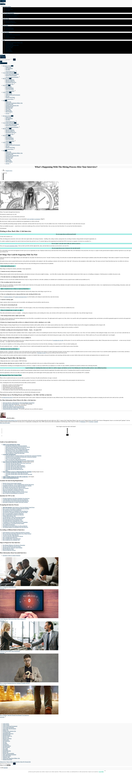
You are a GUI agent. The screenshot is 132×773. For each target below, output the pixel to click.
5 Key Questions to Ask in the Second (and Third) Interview (16, 500)
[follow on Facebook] (9, 765)
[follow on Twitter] (7, 765)
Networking (5, 25)
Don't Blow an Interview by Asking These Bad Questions (15, 502)
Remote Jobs (8, 41)
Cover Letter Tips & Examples (12, 14)
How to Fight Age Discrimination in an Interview (13, 493)
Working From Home (10, 37)
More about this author (5, 423)
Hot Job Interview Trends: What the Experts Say (16, 448)
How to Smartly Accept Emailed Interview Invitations (17, 452)
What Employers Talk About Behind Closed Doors (19, 507)
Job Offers (8, 10)
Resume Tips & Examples (11, 15)
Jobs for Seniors (9, 51)
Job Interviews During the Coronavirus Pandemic (16, 445)
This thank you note (41, 352)
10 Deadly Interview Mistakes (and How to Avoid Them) (15, 491)
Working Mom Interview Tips (9, 516)
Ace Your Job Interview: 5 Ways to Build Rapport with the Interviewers (18, 484)
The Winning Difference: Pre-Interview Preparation (14, 545)
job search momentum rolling (11, 245)
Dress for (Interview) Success (9, 550)
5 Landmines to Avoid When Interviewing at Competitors (15, 522)
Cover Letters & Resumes (8, 13)
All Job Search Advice (11, 12)
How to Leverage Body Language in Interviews (13, 489)
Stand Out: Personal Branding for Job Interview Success (18, 447)
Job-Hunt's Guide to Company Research (11, 555)
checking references (8, 296)
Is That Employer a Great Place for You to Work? (13, 523)
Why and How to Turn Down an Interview (12, 509)
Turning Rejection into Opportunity (10, 409)
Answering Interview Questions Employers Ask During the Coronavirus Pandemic (23, 455)
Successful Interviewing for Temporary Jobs (12, 519)
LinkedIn (96, 421)
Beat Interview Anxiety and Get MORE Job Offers (17, 450)
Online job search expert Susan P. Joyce (8, 420)
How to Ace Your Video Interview (13, 458)
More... (7, 470)
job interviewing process (7, 397)
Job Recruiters (9, 26)
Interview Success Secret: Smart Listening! (12, 483)
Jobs (4, 40)
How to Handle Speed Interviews (10, 537)
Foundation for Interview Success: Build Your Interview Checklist (17, 485)
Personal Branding (10, 28)
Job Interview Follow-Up (8, 405)
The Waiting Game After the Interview (11, 404)
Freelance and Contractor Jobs (12, 45)
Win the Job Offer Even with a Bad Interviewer (13, 518)
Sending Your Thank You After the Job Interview (13, 406)
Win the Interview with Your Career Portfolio (12, 547)
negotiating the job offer (58, 340)
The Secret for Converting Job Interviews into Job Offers (15, 512)
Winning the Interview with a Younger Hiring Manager (17, 449)
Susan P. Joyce (9, 170)
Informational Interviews (11, 22)
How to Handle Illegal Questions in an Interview (13, 514)
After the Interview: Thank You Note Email (15, 453)
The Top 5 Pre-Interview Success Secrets (12, 546)
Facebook (91, 421)
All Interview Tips (10, 24)
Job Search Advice (7, 6)
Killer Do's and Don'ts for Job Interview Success (13, 490)
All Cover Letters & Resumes (12, 17)
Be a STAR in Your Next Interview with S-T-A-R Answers (15, 488)
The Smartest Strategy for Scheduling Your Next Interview (15, 511)
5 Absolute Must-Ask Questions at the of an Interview (15, 499)
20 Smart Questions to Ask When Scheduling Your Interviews (16, 498)
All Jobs (7, 53)
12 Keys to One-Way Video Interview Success (16, 459)
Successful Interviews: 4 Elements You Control (13, 521)
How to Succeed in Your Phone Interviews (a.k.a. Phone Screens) (20, 460)
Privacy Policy (10, 761)
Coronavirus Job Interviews (9, 454)
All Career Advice (10, 39)
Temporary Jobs (9, 47)
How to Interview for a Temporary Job (11, 540)
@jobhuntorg (83, 421)
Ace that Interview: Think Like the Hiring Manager (14, 517)
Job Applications (9, 9)
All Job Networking (10, 31)
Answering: (18, 463)
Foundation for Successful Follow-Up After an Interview (15, 526)
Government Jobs (9, 43)
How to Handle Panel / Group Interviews (12, 538)
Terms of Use (3, 761)
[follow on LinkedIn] (8, 765)
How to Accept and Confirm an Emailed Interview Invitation (16, 508)
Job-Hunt (2, 2)
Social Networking (10, 29)
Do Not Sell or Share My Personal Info (22, 761)
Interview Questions (10, 20)
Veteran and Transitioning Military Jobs (14, 42)
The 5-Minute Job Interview (9, 524)
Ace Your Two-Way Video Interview (11, 535)
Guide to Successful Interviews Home (11, 444)
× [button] (105, 771)
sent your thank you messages (33, 219)
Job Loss (7, 35)
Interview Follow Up (10, 21)
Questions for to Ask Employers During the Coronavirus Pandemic (21, 457)
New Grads (8, 48)
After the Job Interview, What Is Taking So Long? (13, 407)
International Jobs (9, 46)
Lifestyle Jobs (8, 50)
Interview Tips (6, 18)
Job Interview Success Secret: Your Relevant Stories (14, 487)
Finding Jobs (8, 7)
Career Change (9, 33)
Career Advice (6, 32)
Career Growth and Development (13, 34)
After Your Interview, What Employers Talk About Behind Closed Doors (18, 402)
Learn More (101, 771)
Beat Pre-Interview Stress (8, 548)
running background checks (21, 296)
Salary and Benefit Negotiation (9, 754)
